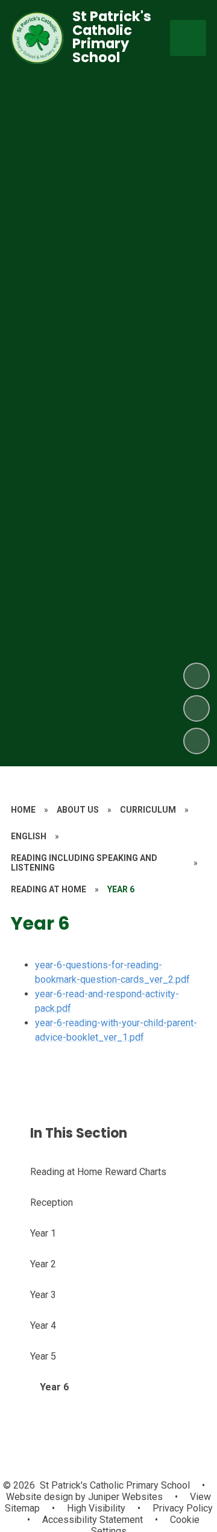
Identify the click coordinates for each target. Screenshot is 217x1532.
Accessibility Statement (92, 1519)
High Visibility (96, 1508)
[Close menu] (188, 38)
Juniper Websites (124, 1496)
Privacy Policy (183, 1508)
